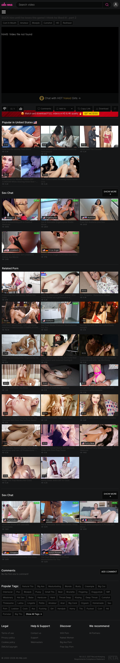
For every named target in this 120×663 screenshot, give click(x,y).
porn (5, 608)
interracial (7, 592)
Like (21, 109)
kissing (78, 597)
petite (41, 603)
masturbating (54, 586)
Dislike (4, 109)
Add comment (109, 571)
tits (81, 608)
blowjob (36, 23)
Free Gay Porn (67, 646)
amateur (24, 23)
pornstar (7, 614)
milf (108, 592)
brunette (70, 592)
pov (18, 592)
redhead (67, 23)
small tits (49, 592)
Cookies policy (8, 642)
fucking (43, 608)
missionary (8, 597)
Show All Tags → (34, 614)
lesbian (15, 608)
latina (20, 603)
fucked (90, 608)
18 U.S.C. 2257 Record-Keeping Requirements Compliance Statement (89, 658)
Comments (46, 108)
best (60, 592)
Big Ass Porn (66, 642)
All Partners (94, 633)
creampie (89, 586)
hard (52, 597)
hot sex (21, 597)
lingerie (31, 603)
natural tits (27, 586)
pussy (38, 592)
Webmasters (37, 642)
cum (100, 608)
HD (57, 23)
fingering (83, 592)
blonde (68, 586)
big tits (18, 614)
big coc (102, 586)
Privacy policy (8, 637)
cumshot (48, 23)
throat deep (65, 597)
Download (103, 108)
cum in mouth (9, 23)
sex (109, 603)
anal (62, 603)
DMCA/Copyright (9, 646)
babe (31, 597)
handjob (62, 608)
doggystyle (96, 592)
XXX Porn (64, 633)
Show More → (110, 192)
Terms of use (7, 633)
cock (25, 608)
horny (72, 608)
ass (33, 608)
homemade (98, 603)
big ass (40, 586)
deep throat (92, 597)
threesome (8, 603)
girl (52, 608)
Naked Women (67, 637)
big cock (72, 603)
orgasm (85, 603)
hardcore (41, 597)
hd (107, 608)
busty (78, 586)
